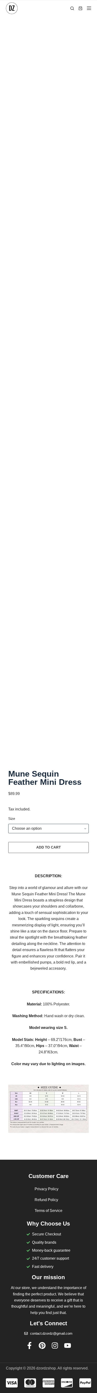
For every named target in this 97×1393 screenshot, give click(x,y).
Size (11, 819)
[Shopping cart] (80, 8)
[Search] (72, 8)
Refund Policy (46, 1200)
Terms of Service (48, 1211)
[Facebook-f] (29, 1345)
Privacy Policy (46, 1189)
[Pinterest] (42, 1345)
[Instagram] (54, 1345)
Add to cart (48, 847)
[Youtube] (67, 1345)
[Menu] (89, 8)
